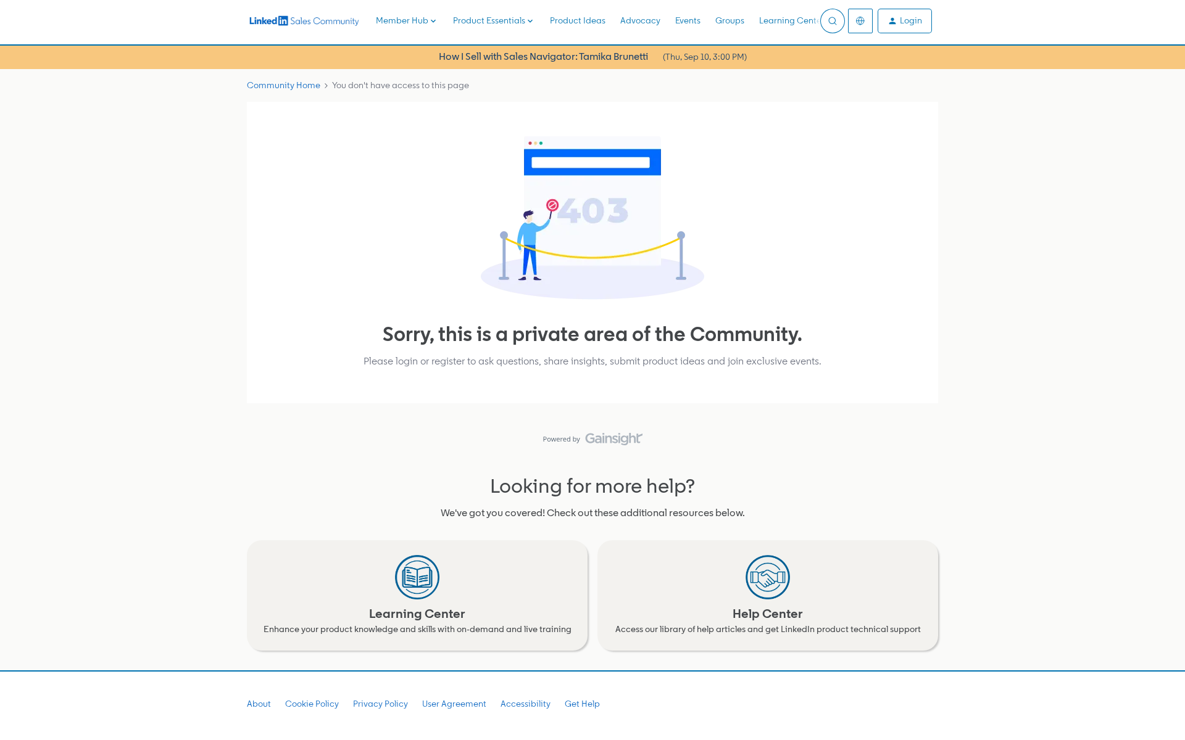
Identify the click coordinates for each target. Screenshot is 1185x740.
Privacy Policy (380, 704)
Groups (729, 20)
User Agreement (454, 704)
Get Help (582, 704)
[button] (905, 21)
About (259, 704)
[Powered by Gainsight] (592, 442)
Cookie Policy (312, 704)
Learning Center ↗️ (798, 20)
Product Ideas (577, 21)
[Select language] (860, 21)
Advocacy (640, 20)
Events (688, 20)
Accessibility (526, 704)
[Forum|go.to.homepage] (304, 20)
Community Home (283, 85)
